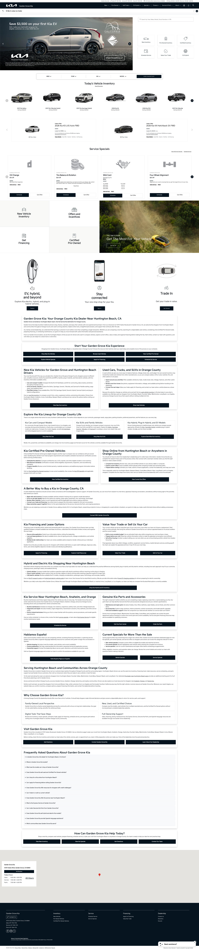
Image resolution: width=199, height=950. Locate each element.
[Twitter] (14, 931)
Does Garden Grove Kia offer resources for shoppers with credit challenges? (48, 787)
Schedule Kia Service (151, 359)
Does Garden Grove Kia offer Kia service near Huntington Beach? (45, 798)
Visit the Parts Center (120, 624)
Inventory (56, 913)
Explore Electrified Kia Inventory (150, 436)
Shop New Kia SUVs (99, 436)
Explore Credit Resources (78, 553)
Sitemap (30, 947)
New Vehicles (56, 916)
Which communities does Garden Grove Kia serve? (41, 823)
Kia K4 (54, 429)
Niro (143, 427)
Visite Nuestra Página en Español (60, 659)
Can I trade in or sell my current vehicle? (38, 793)
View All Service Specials (177, 151)
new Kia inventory (34, 395)
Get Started (167, 308)
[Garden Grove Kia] (19, 5)
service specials (63, 617)
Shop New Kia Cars (48, 436)
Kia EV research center (35, 578)
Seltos (110, 427)
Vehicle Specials (120, 657)
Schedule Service (187, 151)
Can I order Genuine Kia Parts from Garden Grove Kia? (42, 808)
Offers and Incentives (74, 215)
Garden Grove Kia (10, 947)
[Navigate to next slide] (131, 44)
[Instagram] (11, 931)
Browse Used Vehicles (99, 354)
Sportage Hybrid (150, 427)
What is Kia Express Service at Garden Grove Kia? (41, 803)
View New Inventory (42, 841)
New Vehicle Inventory (24, 215)
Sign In (99, 308)
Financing (126, 913)
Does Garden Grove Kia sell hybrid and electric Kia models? (43, 813)
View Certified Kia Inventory (60, 479)
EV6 (136, 429)
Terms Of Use (25, 947)
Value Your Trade (120, 553)
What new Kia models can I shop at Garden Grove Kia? (42, 767)
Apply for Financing (99, 359)
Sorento (78, 429)
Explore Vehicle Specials (48, 359)
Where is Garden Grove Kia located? (37, 762)
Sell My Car (113, 245)
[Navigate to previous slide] (1, 44)
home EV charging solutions (126, 578)
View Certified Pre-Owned (150, 354)
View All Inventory (99, 86)
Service (91, 913)
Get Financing (24, 241)
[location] (144, 1)
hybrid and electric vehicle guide (54, 578)
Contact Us (12, 917)
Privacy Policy (18, 947)
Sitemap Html (35, 947)
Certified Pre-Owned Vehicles (61, 921)
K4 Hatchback (66, 429)
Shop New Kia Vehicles (48, 354)
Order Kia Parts (157, 624)
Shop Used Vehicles (139, 405)
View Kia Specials (80, 841)
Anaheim (137, 681)
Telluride (84, 429)
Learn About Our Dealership (151, 742)
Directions (160, 918)
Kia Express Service (83, 617)
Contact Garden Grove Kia (99, 742)
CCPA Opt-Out (47, 947)
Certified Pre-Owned (74, 241)
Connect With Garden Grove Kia (99, 515)
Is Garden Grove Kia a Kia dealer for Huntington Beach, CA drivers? (46, 757)
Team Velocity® (172, 948)
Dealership (162, 913)
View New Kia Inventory (60, 405)
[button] (99, 874)
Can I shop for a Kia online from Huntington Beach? (41, 777)
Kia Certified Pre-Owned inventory (39, 471)
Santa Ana (151, 681)
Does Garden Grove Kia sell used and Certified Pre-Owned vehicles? (46, 772)
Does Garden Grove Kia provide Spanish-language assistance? (44, 818)
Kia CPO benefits (79, 471)
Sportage (115, 427)
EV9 (150, 429)
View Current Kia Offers (139, 479)
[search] (193, 5)
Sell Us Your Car (157, 553)
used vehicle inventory (147, 392)
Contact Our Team (157, 841)
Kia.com (160, 921)
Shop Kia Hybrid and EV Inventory (99, 587)
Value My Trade (127, 918)
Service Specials (157, 657)
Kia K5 (34, 431)
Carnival (92, 429)
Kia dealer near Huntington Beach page (136, 676)
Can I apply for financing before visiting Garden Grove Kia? (43, 782)
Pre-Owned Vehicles (58, 918)
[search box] (165, 19)
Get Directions (48, 742)
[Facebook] (7, 931)
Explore (32, 308)
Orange (142, 681)
